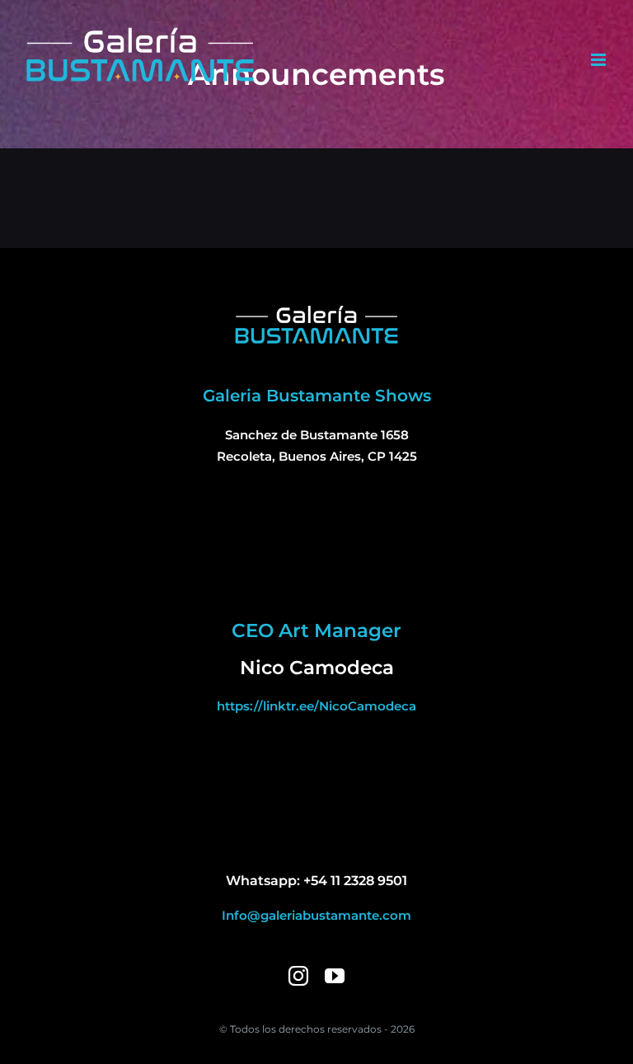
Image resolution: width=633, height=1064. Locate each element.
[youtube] (335, 976)
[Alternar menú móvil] (599, 59)
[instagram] (298, 976)
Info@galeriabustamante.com (316, 915)
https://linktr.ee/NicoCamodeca (316, 706)
